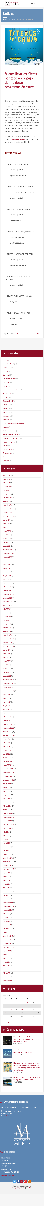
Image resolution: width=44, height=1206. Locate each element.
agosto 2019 (7, 784)
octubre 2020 (7, 732)
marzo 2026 (7, 494)
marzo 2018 (7, 847)
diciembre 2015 (8, 936)
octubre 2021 (7, 687)
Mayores (6, 427)
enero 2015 (6, 977)
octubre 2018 (7, 821)
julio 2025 (6, 524)
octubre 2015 (7, 943)
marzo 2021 (7, 713)
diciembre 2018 (8, 813)
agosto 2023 (7, 605)
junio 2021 (6, 702)
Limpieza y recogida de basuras (13, 423)
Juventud (20, 334)
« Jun (5, 1022)
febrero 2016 (7, 928)
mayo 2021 (6, 706)
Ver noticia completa (33, 334)
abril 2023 (6, 620)
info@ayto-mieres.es (9, 1116)
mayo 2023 (7, 616)
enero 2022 (7, 676)
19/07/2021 (11, 334)
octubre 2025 (7, 512)
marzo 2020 (7, 758)
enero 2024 (7, 590)
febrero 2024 (7, 587)
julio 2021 (6, 698)
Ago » (9, 1022)
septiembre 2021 (8, 691)
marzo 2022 (7, 669)
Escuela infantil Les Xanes (11, 390)
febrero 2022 (7, 672)
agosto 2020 (7, 739)
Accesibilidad (29, 1188)
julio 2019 (6, 787)
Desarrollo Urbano (9, 379)
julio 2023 (6, 609)
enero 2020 (7, 765)
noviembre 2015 (8, 940)
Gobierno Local (8, 401)
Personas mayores (9, 442)
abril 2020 (6, 754)
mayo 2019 (7, 795)
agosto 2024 (7, 564)
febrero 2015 (7, 973)
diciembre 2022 (8, 635)
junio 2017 (6, 880)
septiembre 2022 (8, 646)
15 (22, 1009)
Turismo (6, 457)
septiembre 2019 (8, 780)
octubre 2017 (7, 865)
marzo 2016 (7, 925)
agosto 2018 (7, 828)
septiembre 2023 (8, 602)
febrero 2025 (7, 542)
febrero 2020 (7, 761)
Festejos (5, 397)
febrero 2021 (7, 717)
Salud (5, 446)
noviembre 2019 (8, 773)
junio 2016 (6, 914)
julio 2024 (6, 568)
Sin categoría (7, 449)
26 (5, 1016)
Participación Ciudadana (11, 438)
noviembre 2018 (8, 817)
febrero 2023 (7, 628)
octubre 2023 (7, 598)
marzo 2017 (7, 891)
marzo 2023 (7, 624)
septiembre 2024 (8, 561)
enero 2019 (7, 810)
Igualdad (6, 408)
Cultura (5, 371)
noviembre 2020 (8, 728)
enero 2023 (7, 631)
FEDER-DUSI (7, 394)
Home (5, 20)
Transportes (7, 453)
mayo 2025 (7, 531)
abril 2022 (6, 665)
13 (11, 1009)
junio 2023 (6, 613)
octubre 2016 (7, 910)
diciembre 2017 (8, 858)
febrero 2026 (7, 498)
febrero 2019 (7, 806)
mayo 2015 (6, 962)
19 (5, 1013)
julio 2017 (6, 877)
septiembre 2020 (8, 735)
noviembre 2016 (8, 906)
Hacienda (6, 405)
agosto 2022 (7, 650)
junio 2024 (6, 572)
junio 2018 (6, 836)
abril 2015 (6, 966)
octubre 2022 (7, 643)
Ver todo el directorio (7, 1176)
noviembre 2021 (8, 683)
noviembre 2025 (8, 509)
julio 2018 (6, 832)
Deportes (6, 375)
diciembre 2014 (8, 981)
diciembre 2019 (8, 769)
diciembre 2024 (8, 550)
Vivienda (6, 460)
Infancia (5, 412)
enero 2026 (7, 501)
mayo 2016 (6, 917)
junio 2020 (6, 747)
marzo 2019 (7, 802)
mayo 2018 (6, 839)
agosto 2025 (7, 520)
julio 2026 (6, 479)
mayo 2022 (7, 661)
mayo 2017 (6, 884)
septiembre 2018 (8, 824)
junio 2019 (6, 791)
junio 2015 (6, 958)
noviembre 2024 (8, 553)
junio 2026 (6, 483)
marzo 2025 (7, 539)
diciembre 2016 (8, 903)
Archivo (5, 360)
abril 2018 (6, 843)
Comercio (6, 368)
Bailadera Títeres (18, 139)
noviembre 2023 (8, 594)
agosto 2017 (7, 873)
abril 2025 (6, 535)
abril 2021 (6, 709)
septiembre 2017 (8, 869)
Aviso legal (14, 1188)
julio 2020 (6, 743)
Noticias (12, 20)
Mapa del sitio (21, 1188)
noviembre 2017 (8, 862)
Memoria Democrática (10, 434)
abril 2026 (6, 490)
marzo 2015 (7, 969)
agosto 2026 (7, 475)
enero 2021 (6, 720)
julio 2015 (6, 955)
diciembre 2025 (8, 505)
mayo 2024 (7, 576)
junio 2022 (6, 657)
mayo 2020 (7, 750)
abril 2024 (6, 579)
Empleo (5, 386)
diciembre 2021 (8, 680)
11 (38, 1006)
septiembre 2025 (8, 516)
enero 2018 (6, 854)
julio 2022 (6, 654)
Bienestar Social (8, 364)
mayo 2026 (7, 486)
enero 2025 (7, 546)
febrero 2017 (7, 895)
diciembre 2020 (8, 724)
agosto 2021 (7, 694)
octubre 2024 (7, 557)
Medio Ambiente (8, 431)
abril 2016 (6, 921)
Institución (6, 416)
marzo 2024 (7, 583)
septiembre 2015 (8, 947)
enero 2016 (6, 932)
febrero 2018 (7, 851)
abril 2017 (6, 888)
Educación (6, 382)
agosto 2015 (7, 951)
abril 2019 (6, 798)
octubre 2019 (7, 776)
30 (28, 1016)
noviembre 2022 (8, 639)
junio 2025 (6, 527)
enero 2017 (6, 899)
